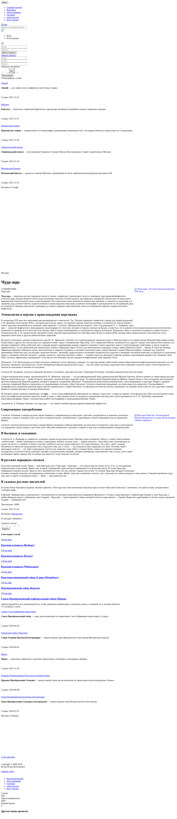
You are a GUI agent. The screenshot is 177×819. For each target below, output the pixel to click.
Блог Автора (13, 20)
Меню (4, 3)
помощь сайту (7, 771)
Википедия (17, 514)
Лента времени (14, 12)
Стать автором (8, 757)
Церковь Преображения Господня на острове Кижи (25, 675)
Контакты (11, 10)
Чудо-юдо (5, 291)
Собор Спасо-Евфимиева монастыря (18, 611)
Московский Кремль (10, 168)
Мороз (4, 654)
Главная (14, 7)
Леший (4, 83)
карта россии (13, 17)
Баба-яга (5, 104)
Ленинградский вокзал (12, 147)
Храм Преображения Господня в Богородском (23, 697)
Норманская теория (10, 126)
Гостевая (11, 15)
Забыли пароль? (8, 55)
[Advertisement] (88, 230)
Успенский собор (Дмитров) (14, 633)
